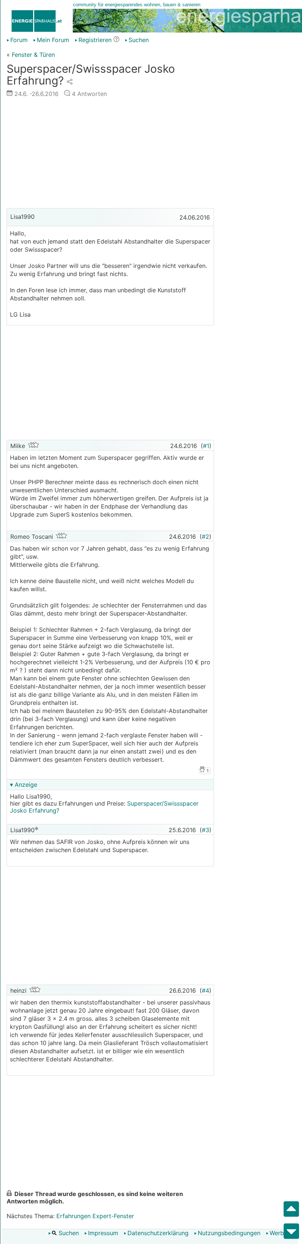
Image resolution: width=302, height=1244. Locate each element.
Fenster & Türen (33, 54)
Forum (19, 40)
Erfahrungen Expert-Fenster (95, 1216)
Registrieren (95, 40)
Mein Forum (53, 40)
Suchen (68, 1233)
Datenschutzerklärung (158, 1233)
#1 (206, 445)
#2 (205, 536)
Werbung (282, 1233)
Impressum (103, 1233)
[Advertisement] (110, 154)
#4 (205, 990)
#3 (205, 830)
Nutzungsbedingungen (229, 1233)
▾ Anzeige (23, 784)
